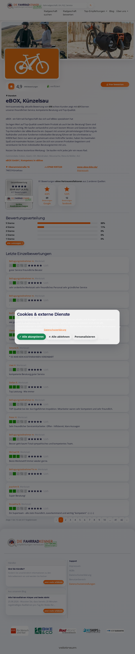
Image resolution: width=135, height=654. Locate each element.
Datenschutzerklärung (55, 329)
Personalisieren (85, 336)
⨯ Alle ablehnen (59, 336)
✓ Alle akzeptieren (31, 336)
